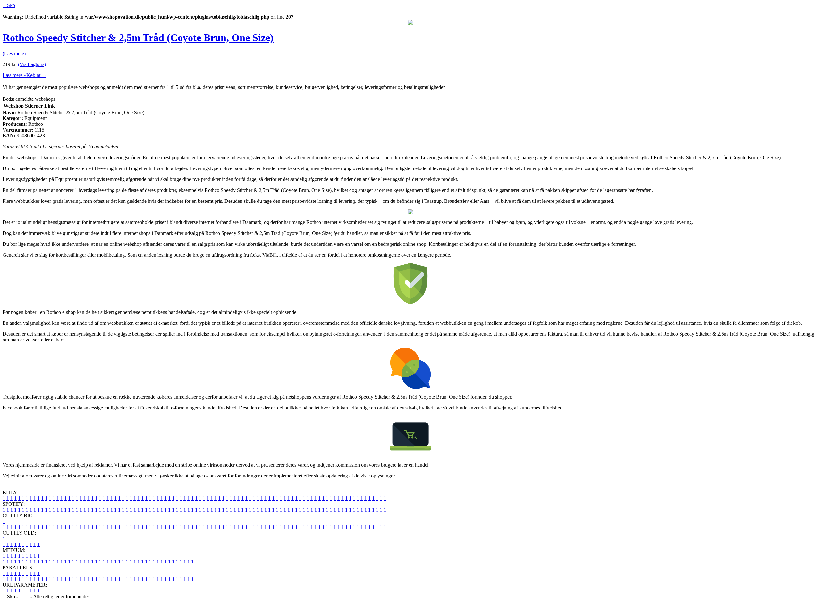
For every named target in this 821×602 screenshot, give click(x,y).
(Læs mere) (14, 53)
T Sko (9, 5)
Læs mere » (14, 75)
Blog (24, 596)
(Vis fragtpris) (32, 64)
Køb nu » (36, 75)
